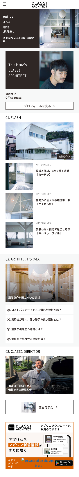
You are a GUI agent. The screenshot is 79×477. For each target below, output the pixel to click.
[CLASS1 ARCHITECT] (39, 4)
